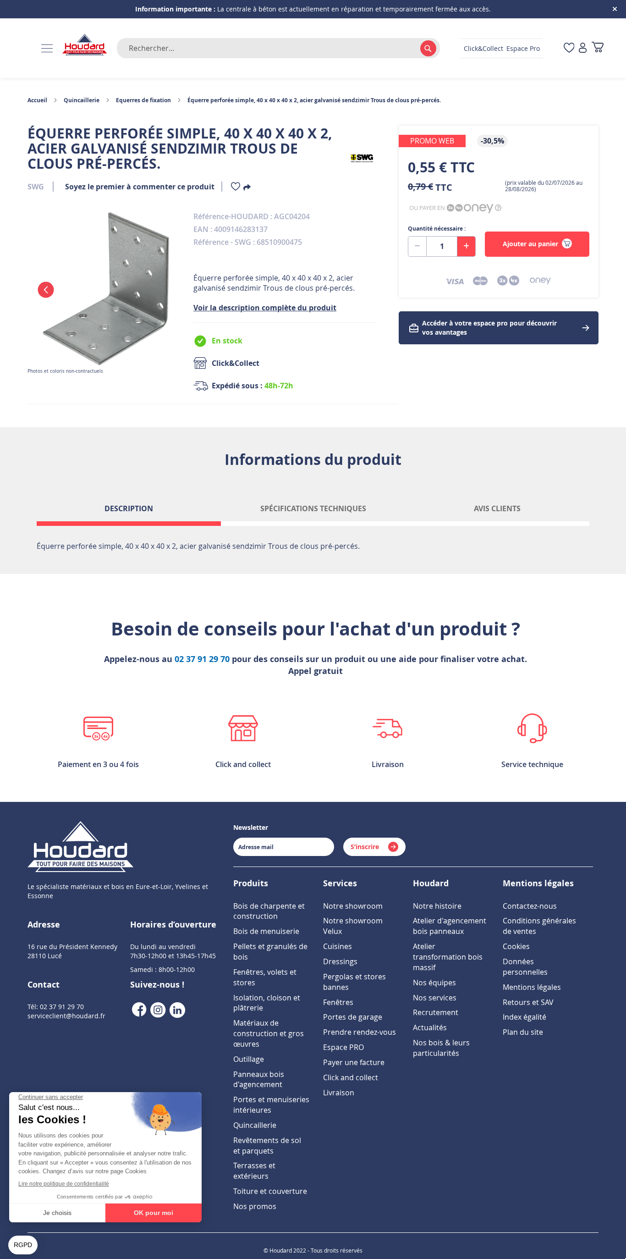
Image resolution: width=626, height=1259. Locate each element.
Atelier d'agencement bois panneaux (449, 926)
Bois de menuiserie (266, 931)
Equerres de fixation (143, 100)
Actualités (430, 1027)
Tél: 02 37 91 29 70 (55, 1006)
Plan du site (523, 1032)
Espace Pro (523, 48)
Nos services (434, 998)
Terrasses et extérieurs (254, 1170)
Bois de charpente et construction (269, 911)
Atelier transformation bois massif (448, 956)
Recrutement (435, 1012)
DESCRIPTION (128, 508)
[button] (45, 289)
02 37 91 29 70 (202, 659)
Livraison (338, 1093)
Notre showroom (353, 906)
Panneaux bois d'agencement (258, 1079)
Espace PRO (343, 1047)
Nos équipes (434, 982)
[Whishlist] (235, 188)
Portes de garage (352, 1017)
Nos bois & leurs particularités (441, 1048)
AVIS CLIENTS (497, 508)
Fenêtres (338, 1002)
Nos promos (254, 1206)
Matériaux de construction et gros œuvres (268, 1033)
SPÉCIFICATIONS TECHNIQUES (313, 508)
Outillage (248, 1059)
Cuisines (337, 946)
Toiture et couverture (270, 1191)
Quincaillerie (81, 100)
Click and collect (350, 1077)
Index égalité (524, 1017)
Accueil (37, 100)
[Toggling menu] (47, 48)
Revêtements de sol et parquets (267, 1145)
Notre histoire (437, 906)
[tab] (129, 512)
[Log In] (583, 48)
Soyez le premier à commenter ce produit (139, 187)
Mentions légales (532, 987)
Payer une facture (353, 1062)
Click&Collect (483, 48)
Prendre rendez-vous (359, 1032)
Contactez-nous (530, 906)
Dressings (340, 961)
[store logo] (85, 45)
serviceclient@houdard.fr (66, 1015)
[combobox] (278, 48)
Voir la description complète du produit (264, 308)
